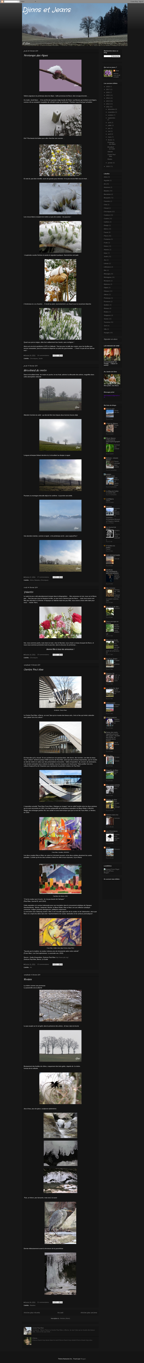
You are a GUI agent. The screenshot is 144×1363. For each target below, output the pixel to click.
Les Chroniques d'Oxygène (112, 832)
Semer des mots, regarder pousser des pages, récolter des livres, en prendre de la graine (113, 736)
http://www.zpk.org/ (62, 957)
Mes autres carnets (113, 785)
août (109, 122)
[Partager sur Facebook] (60, 356)
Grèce (106, 246)
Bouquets (107, 198)
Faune (106, 232)
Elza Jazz (109, 755)
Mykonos (107, 284)
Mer (105, 270)
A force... (35, 1338)
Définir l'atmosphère (117, 691)
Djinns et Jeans (46, 10)
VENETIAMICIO (111, 717)
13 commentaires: (43, 964)
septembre (111, 118)
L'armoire (117, 818)
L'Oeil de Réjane (112, 423)
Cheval (106, 208)
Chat (105, 204)
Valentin (28, 592)
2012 (108, 104)
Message (107, 274)
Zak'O (108, 847)
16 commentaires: (43, 355)
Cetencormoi (110, 703)
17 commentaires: (43, 577)
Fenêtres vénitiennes (117, 721)
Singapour (107, 315)
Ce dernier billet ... (111, 493)
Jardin (41, 358)
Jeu (105, 260)
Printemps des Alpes (36, 55)
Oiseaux (106, 291)
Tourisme (107, 322)
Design (106, 225)
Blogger (83, 1359)
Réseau (106, 308)
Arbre (32, 580)
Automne (107, 187)
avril (109, 134)
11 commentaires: (43, 1302)
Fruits (106, 242)
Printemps (107, 298)
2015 (108, 95)
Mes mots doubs (112, 640)
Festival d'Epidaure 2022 (117, 576)
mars (110, 137)
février (110, 140)
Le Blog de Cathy (112, 491)
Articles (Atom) (65, 1318)
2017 (108, 89)
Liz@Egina (110, 499)
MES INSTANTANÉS (113, 555)
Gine (117, 70)
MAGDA (109, 507)
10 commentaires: (43, 654)
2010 (108, 166)
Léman (106, 263)
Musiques (107, 281)
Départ (108, 500)
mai (109, 131)
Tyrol (105, 325)
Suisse (106, 319)
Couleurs (107, 215)
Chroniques (34, 358)
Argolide (106, 180)
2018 (108, 86)
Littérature (107, 267)
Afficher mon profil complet (116, 75)
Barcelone (107, 194)
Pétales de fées (111, 800)
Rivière (28, 979)
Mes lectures (110, 588)
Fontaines (107, 239)
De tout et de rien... (113, 607)
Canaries (107, 201)
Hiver (105, 253)
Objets (106, 287)
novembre (111, 112)
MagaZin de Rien (112, 770)
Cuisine (106, 218)
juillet (110, 125)
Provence (107, 301)
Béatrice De (110, 673)
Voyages (107, 332)
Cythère (106, 222)
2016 (108, 92)
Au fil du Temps (111, 659)
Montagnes (107, 277)
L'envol (108, 549)
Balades (37, 580)
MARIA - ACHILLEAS (110, 475)
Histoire (106, 249)
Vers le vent (110, 409)
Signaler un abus (110, 339)
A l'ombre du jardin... (110, 546)
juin (109, 128)
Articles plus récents (32, 1313)
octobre (110, 115)
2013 (108, 101)
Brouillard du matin (35, 370)
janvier (110, 163)
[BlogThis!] (56, 356)
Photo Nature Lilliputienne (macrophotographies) (113, 440)
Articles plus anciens (89, 1313)
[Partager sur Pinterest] (62, 356)
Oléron (106, 294)
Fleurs (106, 236)
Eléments (117, 849)
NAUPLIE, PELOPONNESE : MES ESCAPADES (112, 571)
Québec (106, 305)
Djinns (106, 229)
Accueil (60, 1313)
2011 (108, 107)
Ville (105, 329)
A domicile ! (116, 558)
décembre (111, 109)
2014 (108, 98)
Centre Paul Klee (33, 669)
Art (31, 967)
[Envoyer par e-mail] (54, 356)
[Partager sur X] (58, 356)
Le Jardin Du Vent (112, 688)
